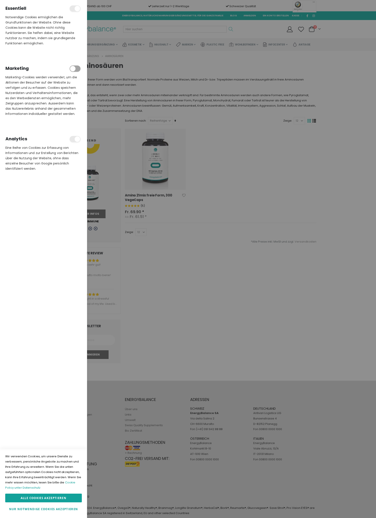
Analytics (75, 139)
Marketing (75, 68)
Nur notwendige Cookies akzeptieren (43, 509)
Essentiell (75, 8)
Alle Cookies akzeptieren (43, 498)
